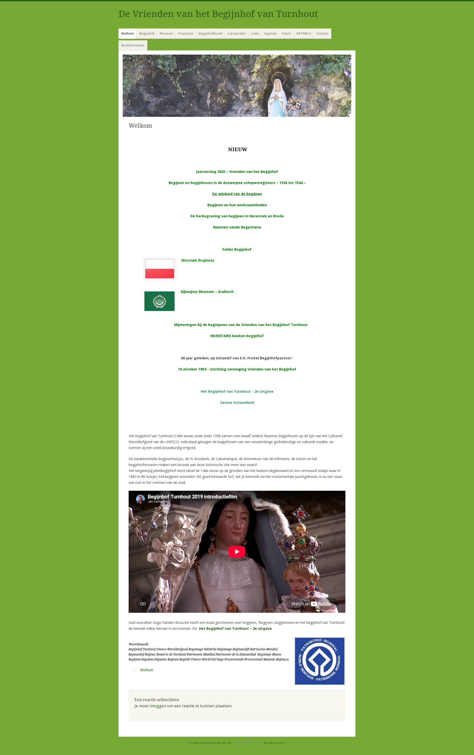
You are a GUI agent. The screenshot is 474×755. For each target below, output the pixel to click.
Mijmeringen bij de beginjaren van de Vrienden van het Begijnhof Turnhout (241, 324)
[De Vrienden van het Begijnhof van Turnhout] (237, 86)
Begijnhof (147, 33)
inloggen (158, 706)
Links (255, 33)
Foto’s (286, 33)
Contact (322, 33)
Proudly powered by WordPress (210, 743)
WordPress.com (274, 743)
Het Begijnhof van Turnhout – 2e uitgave (237, 391)
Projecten (186, 33)
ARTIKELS (303, 33)
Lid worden (237, 33)
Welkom (127, 33)
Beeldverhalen (132, 45)
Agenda (270, 33)
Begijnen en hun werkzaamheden (237, 205)
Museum (166, 33)
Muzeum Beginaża (197, 260)
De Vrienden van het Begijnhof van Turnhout (218, 14)
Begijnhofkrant (210, 33)
